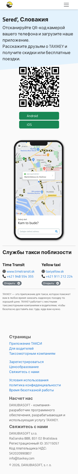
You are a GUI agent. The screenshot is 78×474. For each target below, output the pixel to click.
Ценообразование (24, 366)
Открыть (10, 283)
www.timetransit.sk (21, 271)
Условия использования (28, 380)
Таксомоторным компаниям (32, 353)
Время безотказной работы (31, 390)
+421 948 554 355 (20, 276)
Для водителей (21, 348)
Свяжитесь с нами (24, 371)
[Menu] (66, 5)
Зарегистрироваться (26, 361)
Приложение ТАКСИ (25, 343)
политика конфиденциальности (35, 385)
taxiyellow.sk (55, 271)
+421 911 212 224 (59, 276)
